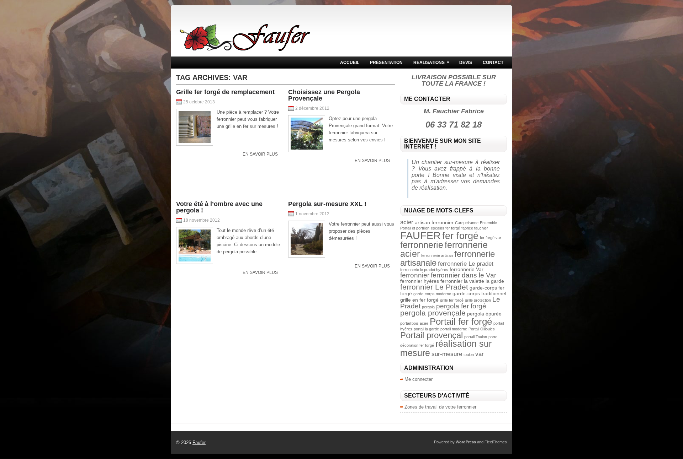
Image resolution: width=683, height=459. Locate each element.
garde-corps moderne (432, 294)
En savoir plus (260, 154)
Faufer (199, 442)
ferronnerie (421, 245)
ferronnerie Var (466, 269)
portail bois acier (414, 323)
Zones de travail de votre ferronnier (440, 407)
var (479, 354)
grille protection (478, 300)
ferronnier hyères (419, 281)
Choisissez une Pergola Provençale (324, 95)
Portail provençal (431, 335)
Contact (493, 62)
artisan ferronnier (434, 222)
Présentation (386, 62)
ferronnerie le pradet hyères (424, 270)
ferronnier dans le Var (463, 275)
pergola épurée (484, 314)
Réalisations (431, 62)
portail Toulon (475, 337)
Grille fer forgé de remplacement (225, 92)
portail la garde (426, 329)
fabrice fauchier (474, 228)
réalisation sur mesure (446, 348)
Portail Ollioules (481, 329)
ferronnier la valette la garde (472, 281)
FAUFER (420, 235)
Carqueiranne (466, 223)
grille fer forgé (452, 300)
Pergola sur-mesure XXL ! (327, 203)
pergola (428, 307)
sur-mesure (446, 354)
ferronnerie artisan (437, 255)
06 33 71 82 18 (453, 124)
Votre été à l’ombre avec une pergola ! (219, 207)
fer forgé (460, 235)
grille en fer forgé (419, 300)
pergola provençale (433, 313)
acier (406, 222)
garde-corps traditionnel (479, 293)
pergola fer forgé (461, 306)
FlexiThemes (496, 442)
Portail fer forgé (461, 321)
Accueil (349, 62)
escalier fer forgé (445, 228)
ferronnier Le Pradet (434, 287)
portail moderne (453, 329)
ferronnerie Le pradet (465, 263)
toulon (469, 354)
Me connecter (418, 379)
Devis (465, 62)
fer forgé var (490, 238)
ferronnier (414, 275)
